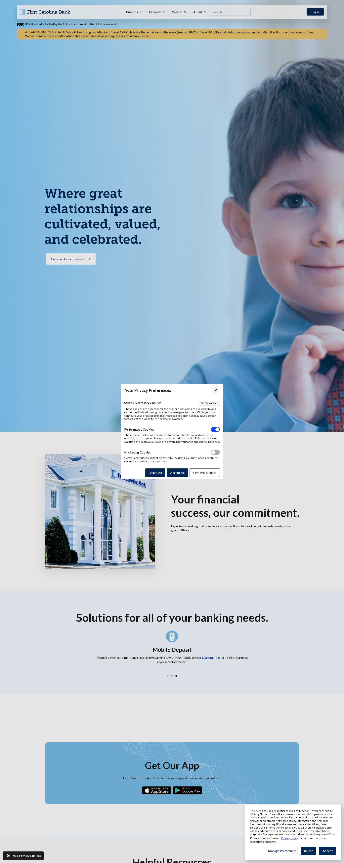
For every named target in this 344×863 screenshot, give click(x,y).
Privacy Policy (289, 838)
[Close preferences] (216, 390)
